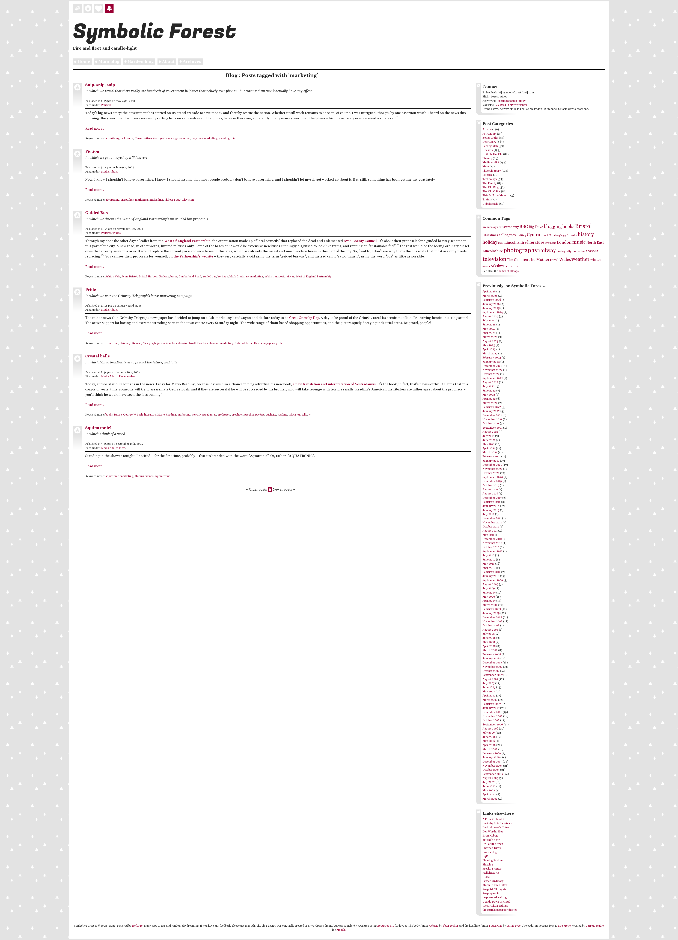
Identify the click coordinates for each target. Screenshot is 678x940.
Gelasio (433, 925)
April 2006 (489, 745)
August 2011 (490, 530)
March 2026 (490, 296)
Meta (122, 448)
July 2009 (489, 588)
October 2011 (491, 526)
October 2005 (491, 770)
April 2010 (489, 568)
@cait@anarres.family (511, 101)
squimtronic (162, 476)
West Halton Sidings (495, 906)
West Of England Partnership (187, 241)
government (182, 138)
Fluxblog (488, 864)
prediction (224, 414)
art (501, 227)
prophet (249, 414)
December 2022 (492, 366)
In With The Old (492, 154)
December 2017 (492, 498)
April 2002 (489, 794)
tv (309, 414)
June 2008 (489, 638)
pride (279, 343)
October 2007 (491, 671)
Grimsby (125, 343)
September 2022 (493, 378)
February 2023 (492, 357)
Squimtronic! (98, 428)
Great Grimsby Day (304, 318)
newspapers (267, 343)
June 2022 (489, 390)
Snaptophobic (491, 893)
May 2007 (489, 691)
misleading (156, 199)
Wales (565, 259)
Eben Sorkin (450, 925)
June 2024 (489, 324)
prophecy (237, 414)
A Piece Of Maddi (493, 819)
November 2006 (492, 716)
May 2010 (489, 563)
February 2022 (492, 407)
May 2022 (489, 394)
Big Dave (536, 227)
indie (501, 243)
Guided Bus (96, 212)
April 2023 (489, 349)
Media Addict (109, 171)
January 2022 (491, 411)
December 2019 (492, 481)
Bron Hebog (490, 835)
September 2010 (492, 551)
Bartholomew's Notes (496, 827)
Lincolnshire (180, 343)
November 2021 (492, 419)
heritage (223, 276)
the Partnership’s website (193, 256)
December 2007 (492, 662)
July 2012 (488, 514)
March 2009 (490, 605)
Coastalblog (490, 852)
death (545, 235)
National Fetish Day (246, 343)
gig (564, 235)
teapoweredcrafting (495, 897)
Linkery (487, 158)
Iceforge (137, 925)
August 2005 (490, 778)
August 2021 (490, 432)
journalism (164, 343)
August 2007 (490, 679)
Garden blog (141, 61)
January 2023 (491, 361)
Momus (139, 476)
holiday (490, 242)
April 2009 (489, 601)
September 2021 (492, 427)
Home (83, 61)
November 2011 (492, 522)
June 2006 (489, 737)
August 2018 (490, 493)
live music (550, 243)
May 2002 (489, 790)
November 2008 (492, 621)
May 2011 (488, 535)
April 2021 (489, 448)
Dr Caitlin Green (493, 844)
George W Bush (133, 414)
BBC (523, 226)
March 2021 (490, 452)
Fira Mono (564, 925)
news (195, 414)
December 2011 (492, 518)
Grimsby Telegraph (144, 343)
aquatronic (112, 476)
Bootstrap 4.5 (385, 925)
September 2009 (493, 580)
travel (554, 260)
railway (289, 276)
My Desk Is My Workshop (511, 105)
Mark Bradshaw (239, 276)
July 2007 (489, 683)
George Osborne (163, 138)
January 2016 (491, 506)
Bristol (133, 276)
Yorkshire (496, 266)
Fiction (92, 151)
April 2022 (489, 399)
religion (571, 251)
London (564, 242)
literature (150, 414)
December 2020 (492, 465)
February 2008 (492, 654)
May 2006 (489, 741)
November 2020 (492, 469)
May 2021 (489, 444)
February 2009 (492, 609)
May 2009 (489, 596)
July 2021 (488, 436)
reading (282, 414)
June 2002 (489, 786)
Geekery (488, 150)
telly (304, 414)
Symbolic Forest (154, 32)
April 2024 (489, 333)
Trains (116, 233)
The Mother (539, 259)
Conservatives (143, 138)
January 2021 (491, 460)
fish (116, 343)
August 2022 (490, 382)
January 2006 (491, 757)
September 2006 (493, 724)
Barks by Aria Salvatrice (497, 823)
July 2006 (489, 732)
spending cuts (226, 138)
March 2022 (490, 403)
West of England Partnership (313, 276)
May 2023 (489, 345)
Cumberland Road (190, 276)
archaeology (490, 227)
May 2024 (489, 329)
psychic (259, 414)
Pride (90, 289)
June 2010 (489, 559)
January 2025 (491, 308)
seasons (592, 251)
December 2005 (492, 761)
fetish (108, 343)
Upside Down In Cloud (496, 901)
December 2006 (492, 712)
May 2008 (489, 642)
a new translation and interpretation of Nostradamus (334, 384)
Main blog (109, 61)
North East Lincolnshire (204, 343)
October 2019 (491, 485)
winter (595, 259)
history (586, 234)
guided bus (209, 276)
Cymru (533, 235)
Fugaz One (495, 925)
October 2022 (491, 374)
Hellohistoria (491, 872)
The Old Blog (491, 187)
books (109, 414)
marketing (210, 138)
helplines (197, 138)
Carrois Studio (595, 925)
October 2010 (491, 547)
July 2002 (489, 782)
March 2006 (490, 749)
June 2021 (489, 440)
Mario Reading (166, 414)
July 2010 (488, 555)
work (485, 266)
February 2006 (492, 753)
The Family (489, 183)
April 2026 (489, 291)
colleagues (507, 235)
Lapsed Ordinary (493, 881)
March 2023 (490, 353)
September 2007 (493, 675)
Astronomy (489, 133)
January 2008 (491, 658)
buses (173, 276)
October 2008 (491, 625)
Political (106, 105)
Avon (124, 276)
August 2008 (490, 629)
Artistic (487, 129)
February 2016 (492, 502)
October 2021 (491, 423)
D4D (485, 856)
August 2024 (490, 316)
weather (581, 259)
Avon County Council (360, 241)
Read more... (95, 128)
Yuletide (511, 266)
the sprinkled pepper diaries (500, 910)
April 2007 (489, 695)
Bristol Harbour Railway (154, 276)
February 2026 (492, 300)
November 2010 (492, 543)
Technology (490, 179)
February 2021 (492, 456)
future (118, 414)
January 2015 (491, 510)
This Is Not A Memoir (496, 195)
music (579, 242)
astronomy (511, 227)
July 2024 (489, 320)
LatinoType (514, 925)
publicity (271, 414)
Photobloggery (492, 171)
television (188, 199)
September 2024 (493, 312)
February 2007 (492, 704)
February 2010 (492, 572)
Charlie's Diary (492, 848)
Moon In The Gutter (495, 885)
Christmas (490, 235)
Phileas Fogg (172, 199)
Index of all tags (509, 271)
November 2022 (492, 370)
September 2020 (493, 477)
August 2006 (490, 728)
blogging (553, 227)
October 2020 (491, 473)
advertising (112, 138)
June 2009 (489, 592)
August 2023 (490, 341)
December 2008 (492, 617)
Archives (192, 61)
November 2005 (492, 765)
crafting (521, 235)
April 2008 (489, 646)
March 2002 (490, 798)
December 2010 (492, 539)
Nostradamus (207, 414)
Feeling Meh (490, 146)
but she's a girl (491, 840)
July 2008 (489, 634)
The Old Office (491, 191)
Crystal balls (97, 356)
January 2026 (491, 304)
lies (131, 199)
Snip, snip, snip (100, 85)
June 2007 (489, 687)
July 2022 (489, 386)
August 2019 (490, 489)
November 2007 (492, 667)
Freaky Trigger (492, 868)
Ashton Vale (112, 276)
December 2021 (492, 415)
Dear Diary (489, 142)
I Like (486, 877)
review (580, 251)
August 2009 (490, 584)
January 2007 (491, 708)
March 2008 (490, 650)
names (149, 476)
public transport (274, 276)
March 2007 (490, 700)
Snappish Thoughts (494, 889)
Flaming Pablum (493, 860)
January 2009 (491, 613)
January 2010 (491, 576)
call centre (127, 138)
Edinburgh (555, 235)
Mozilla (341, 930)
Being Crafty (490, 138)
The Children (517, 259)
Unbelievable (127, 376)
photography (521, 250)
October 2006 (491, 720)
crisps (124, 199)
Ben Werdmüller (493, 831)
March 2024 (490, 337)
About (168, 61)
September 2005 (493, 774)
